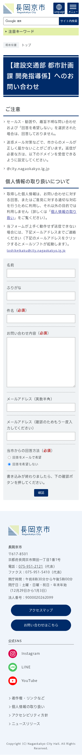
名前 (10, 265)
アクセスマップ (41, 610)
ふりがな (14, 288)
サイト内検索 (68, 21)
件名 (10, 310)
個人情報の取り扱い (28, 706)
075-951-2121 (31, 566)
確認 (41, 492)
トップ (26, 45)
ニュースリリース (26, 723)
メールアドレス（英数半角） (30, 399)
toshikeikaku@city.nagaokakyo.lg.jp (36, 250)
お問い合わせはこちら (41, 625)
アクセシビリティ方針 (30, 715)
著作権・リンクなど (28, 698)
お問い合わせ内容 (21, 333)
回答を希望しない (25, 464)
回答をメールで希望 (27, 457)
